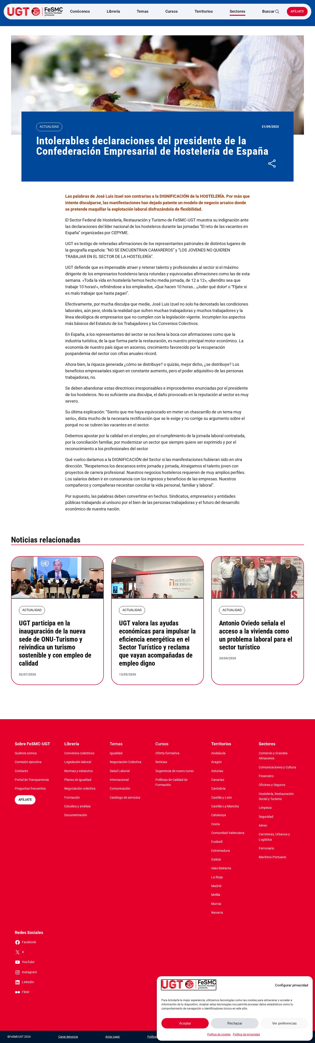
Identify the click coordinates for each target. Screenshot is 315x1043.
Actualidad (49, 127)
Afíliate (297, 11)
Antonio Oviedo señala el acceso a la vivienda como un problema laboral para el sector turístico (255, 635)
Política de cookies (219, 1034)
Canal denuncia (68, 1036)
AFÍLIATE (25, 800)
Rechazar (234, 1023)
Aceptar (185, 1023)
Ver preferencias (284, 1023)
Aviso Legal (112, 1036)
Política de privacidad (246, 1034)
